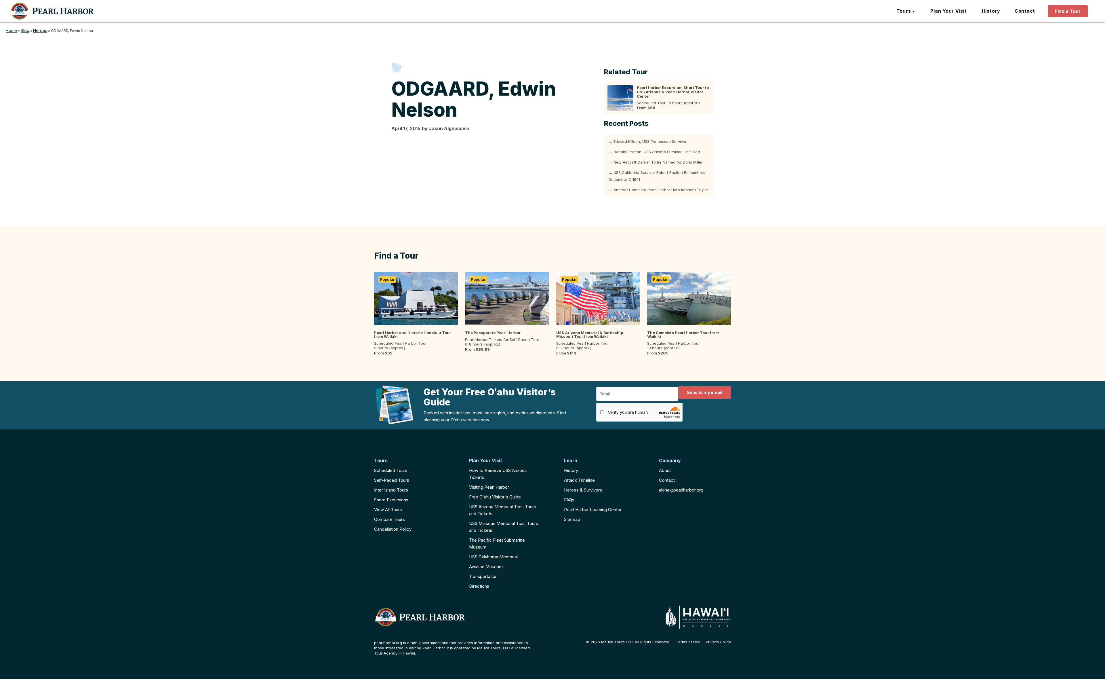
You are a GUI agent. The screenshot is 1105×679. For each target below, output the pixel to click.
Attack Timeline (579, 480)
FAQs (569, 499)
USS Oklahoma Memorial (493, 556)
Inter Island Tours (391, 490)
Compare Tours (389, 519)
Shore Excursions (391, 499)
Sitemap (572, 519)
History (571, 470)
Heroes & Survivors (583, 490)
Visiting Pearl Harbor (489, 487)
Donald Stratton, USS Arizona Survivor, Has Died (657, 151)
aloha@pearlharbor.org (681, 490)
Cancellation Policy (392, 529)
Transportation (483, 576)
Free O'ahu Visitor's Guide (495, 497)
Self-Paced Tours (391, 480)
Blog (25, 30)
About (665, 470)
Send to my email (704, 392)
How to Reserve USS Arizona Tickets (498, 474)
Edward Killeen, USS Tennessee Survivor (650, 141)
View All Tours (388, 509)
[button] (906, 11)
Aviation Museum (486, 566)
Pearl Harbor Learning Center (593, 509)
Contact (667, 480)
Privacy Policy (718, 642)
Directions (479, 586)
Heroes (40, 30)
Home (11, 30)
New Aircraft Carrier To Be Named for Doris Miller (658, 162)
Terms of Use (688, 642)
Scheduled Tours (390, 470)
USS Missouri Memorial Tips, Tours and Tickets (503, 527)
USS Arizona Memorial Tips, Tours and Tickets (502, 510)
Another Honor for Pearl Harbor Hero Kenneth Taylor (661, 189)
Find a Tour (1068, 11)
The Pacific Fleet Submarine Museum (497, 543)
